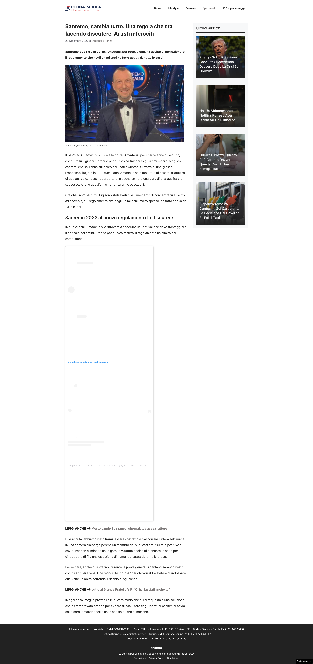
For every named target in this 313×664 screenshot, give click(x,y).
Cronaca (190, 8)
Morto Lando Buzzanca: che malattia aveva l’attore (129, 528)
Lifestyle (173, 8)
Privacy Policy (157, 658)
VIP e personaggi (234, 8)
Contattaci (181, 638)
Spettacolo (209, 8)
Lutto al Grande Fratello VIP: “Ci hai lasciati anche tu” (130, 589)
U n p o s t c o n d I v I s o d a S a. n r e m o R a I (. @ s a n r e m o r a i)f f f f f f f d (110, 465)
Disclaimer (173, 658)
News (157, 8)
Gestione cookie (304, 661)
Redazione (140, 658)
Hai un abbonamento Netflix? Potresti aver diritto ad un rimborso (217, 115)
